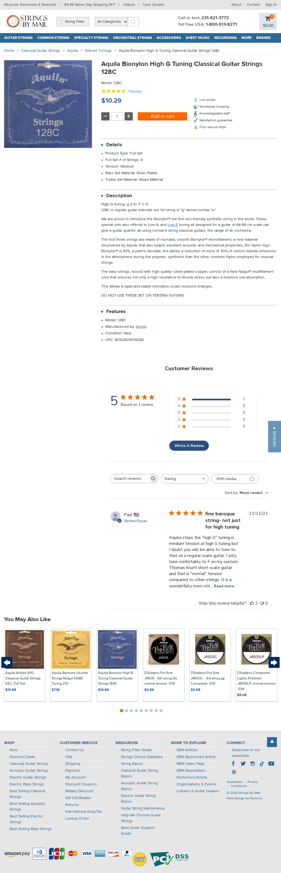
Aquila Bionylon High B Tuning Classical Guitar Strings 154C (115, 678)
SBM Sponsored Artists (196, 757)
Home (9, 51)
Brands (263, 38)
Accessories (169, 38)
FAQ (68, 757)
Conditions (239, 786)
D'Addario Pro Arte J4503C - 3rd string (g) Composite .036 (207, 678)
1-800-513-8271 (221, 24)
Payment (72, 771)
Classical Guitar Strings (40, 51)
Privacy (253, 782)
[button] (274, 436)
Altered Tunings (98, 51)
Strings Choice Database (142, 757)
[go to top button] (272, 742)
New (13, 750)
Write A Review (189, 445)
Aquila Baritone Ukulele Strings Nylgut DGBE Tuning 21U (70, 678)
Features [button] (116, 311)
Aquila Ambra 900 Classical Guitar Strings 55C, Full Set (23, 678)
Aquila (72, 51)
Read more (224, 586)
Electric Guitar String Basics (138, 798)
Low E (173, 225)
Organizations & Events (196, 784)
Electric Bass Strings (27, 784)
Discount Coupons (81, 784)
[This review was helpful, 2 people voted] (252, 603)
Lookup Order (77, 818)
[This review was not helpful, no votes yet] (262, 603)
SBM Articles (187, 750)
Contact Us (74, 750)
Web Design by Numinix (244, 798)
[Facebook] (234, 764)
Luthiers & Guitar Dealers (197, 791)
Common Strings (53, 38)
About (236, 5)
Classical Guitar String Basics (139, 773)
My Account (75, 777)
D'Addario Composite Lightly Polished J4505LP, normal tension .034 (256, 681)
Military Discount (79, 791)
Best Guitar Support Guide (137, 830)
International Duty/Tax (83, 812)
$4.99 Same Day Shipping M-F (89, 5)
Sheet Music (198, 38)
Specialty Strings (91, 38)
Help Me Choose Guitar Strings (141, 818)
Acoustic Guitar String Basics (139, 786)
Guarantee (234, 782)
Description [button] (119, 195)
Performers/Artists (191, 777)
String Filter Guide (136, 750)
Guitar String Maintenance (143, 808)
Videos (129, 5)
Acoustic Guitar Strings (29, 771)
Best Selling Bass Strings (31, 829)
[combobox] (185, 479)
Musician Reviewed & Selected (30, 5)
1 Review (134, 91)
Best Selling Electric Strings (26, 819)
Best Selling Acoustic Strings (27, 806)
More (246, 38)
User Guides (153, 5)
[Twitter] (243, 764)
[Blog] (234, 773)
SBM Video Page (190, 764)
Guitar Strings (18, 38)
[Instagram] (252, 764)
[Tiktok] (262, 764)
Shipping (72, 764)
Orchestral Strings (132, 38)
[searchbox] (129, 478)
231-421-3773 (215, 18)
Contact (253, 5)
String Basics (132, 764)
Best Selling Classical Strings (27, 794)
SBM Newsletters (191, 771)
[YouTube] (271, 764)
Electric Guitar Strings (28, 777)
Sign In (271, 5)
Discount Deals (22, 757)
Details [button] (114, 144)
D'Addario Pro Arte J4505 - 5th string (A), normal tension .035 (161, 678)
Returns (72, 805)
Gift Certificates (78, 798)
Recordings (225, 38)
